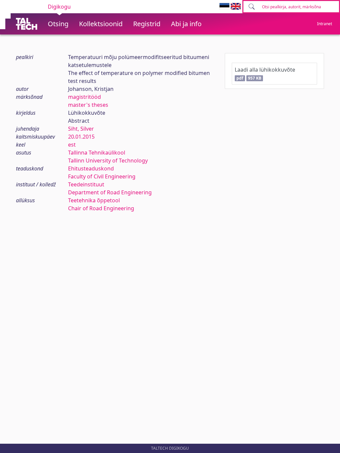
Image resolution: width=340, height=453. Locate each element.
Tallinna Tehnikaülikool (96, 152)
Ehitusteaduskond (91, 168)
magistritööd (84, 96)
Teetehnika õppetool (94, 200)
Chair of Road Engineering (101, 208)
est (72, 144)
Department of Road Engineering (110, 192)
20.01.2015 (81, 136)
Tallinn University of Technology (108, 160)
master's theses (88, 104)
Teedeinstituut (86, 184)
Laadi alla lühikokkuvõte (265, 73)
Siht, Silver (81, 128)
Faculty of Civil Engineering (101, 176)
